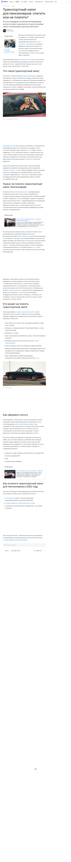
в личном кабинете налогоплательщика (15, 540)
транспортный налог (21, 192)
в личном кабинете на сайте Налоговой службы (20, 503)
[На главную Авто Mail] (5, 1)
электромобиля (10, 343)
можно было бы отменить (28, 59)
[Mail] (2, 1)
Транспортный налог (9, 145)
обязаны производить (29, 76)
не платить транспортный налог (24, 312)
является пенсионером (21, 424)
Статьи (13, 5)
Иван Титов (10, 30)
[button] (24, 105)
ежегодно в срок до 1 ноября (12, 170)
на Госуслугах (9, 498)
